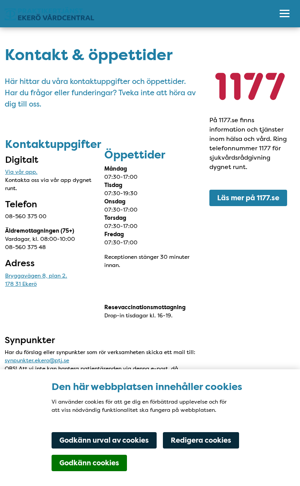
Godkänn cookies (89, 463)
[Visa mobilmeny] (284, 14)
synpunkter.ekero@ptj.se (37, 360)
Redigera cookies (201, 440)
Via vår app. (21, 171)
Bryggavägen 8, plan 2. (36, 275)
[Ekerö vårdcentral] (133, 14)
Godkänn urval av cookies (104, 440)
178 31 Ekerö (21, 283)
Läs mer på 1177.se (248, 198)
